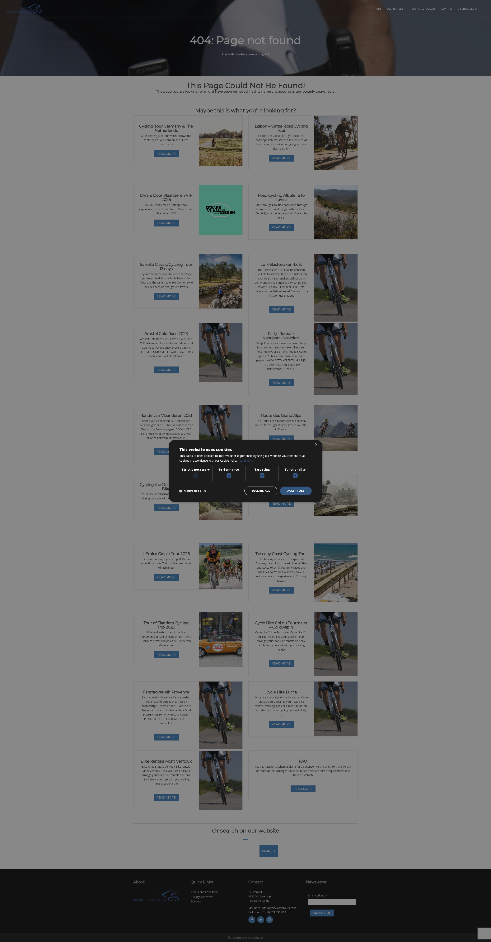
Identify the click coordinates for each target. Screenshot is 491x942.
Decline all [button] (261, 491)
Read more (246, 460)
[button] (192, 491)
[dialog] (245, 471)
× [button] (316, 444)
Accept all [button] (295, 491)
